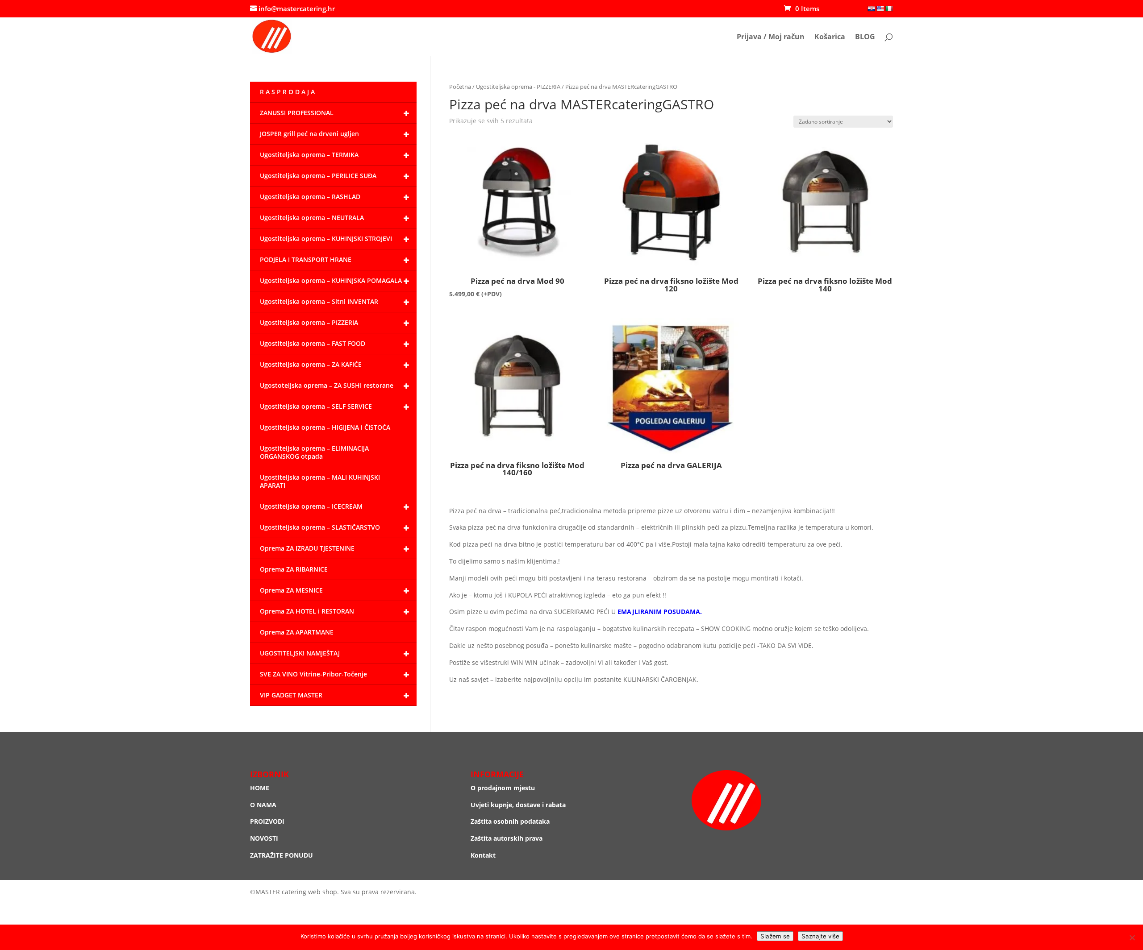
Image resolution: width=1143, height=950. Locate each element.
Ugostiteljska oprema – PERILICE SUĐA (318, 175)
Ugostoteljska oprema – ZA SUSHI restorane (326, 385)
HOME (259, 788)
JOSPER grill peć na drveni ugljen (309, 133)
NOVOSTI (264, 838)
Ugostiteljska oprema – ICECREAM (311, 506)
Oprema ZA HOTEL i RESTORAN (307, 611)
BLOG (865, 37)
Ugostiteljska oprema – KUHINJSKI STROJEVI (326, 238)
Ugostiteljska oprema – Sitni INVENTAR (319, 301)
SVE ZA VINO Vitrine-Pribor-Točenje (313, 674)
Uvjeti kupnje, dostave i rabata (518, 805)
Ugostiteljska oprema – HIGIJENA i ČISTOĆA (325, 427)
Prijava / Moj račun (771, 37)
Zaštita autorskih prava (506, 838)
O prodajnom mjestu (503, 788)
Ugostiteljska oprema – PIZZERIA (309, 322)
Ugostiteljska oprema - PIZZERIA (518, 87)
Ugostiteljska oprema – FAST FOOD (312, 343)
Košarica (829, 37)
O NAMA (263, 805)
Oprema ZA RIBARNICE (294, 569)
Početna (460, 87)
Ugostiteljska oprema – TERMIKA (309, 154)
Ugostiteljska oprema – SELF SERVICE (316, 406)
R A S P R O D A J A (287, 91)
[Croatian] (871, 8)
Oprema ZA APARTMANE (297, 632)
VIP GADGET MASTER (291, 695)
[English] (880, 8)
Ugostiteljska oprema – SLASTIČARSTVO (320, 527)
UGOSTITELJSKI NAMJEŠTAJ (300, 653)
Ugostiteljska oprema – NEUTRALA (312, 217)
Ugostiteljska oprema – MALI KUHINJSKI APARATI (320, 481)
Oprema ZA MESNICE (291, 590)
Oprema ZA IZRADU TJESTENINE (307, 548)
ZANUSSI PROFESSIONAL (297, 112)
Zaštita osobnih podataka (510, 821)
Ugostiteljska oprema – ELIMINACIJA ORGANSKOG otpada (314, 452)
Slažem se (775, 936)
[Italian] (889, 8)
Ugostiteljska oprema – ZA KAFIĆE (311, 364)
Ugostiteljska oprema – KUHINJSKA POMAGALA (331, 280)
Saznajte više (820, 936)
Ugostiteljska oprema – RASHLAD (310, 196)
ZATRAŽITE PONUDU (281, 855)
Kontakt (483, 855)
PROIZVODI (267, 821)
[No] (1131, 937)
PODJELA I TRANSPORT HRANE (305, 259)
